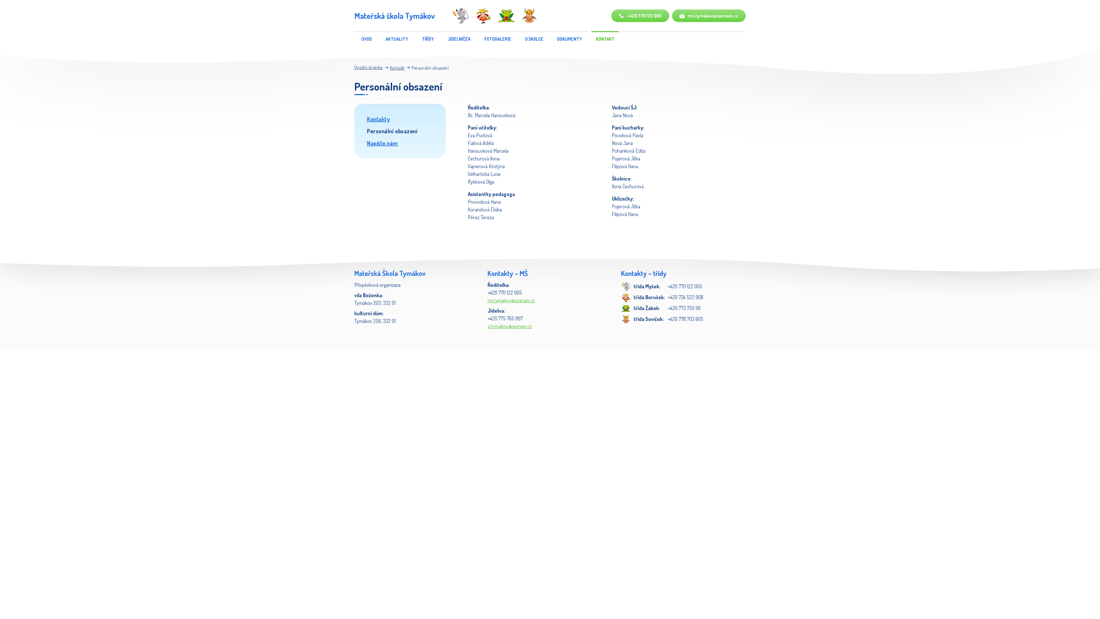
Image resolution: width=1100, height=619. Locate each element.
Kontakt (605, 39)
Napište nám (382, 143)
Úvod (366, 39)
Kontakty (378, 119)
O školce (534, 39)
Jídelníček (459, 39)
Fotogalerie (497, 39)
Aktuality (397, 39)
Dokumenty (569, 39)
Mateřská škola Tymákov (394, 16)
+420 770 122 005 (644, 16)
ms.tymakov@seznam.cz (712, 16)
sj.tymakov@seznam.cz (510, 326)
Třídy (428, 39)
